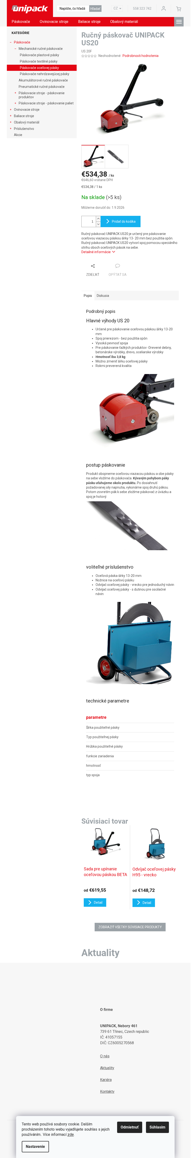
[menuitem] (21, 21)
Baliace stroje (24, 116)
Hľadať (95, 9)
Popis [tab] (88, 296)
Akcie (18, 135)
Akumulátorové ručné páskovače (43, 80)
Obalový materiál (26, 122)
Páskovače (22, 42)
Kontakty (107, 1091)
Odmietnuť (130, 1127)
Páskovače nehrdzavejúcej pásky (44, 74)
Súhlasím (157, 1127)
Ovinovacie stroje (27, 109)
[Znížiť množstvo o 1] (98, 224)
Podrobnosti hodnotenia (141, 56)
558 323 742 (142, 8)
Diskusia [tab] (103, 296)
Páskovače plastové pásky (39, 55)
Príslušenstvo (24, 129)
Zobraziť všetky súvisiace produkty (130, 927)
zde (70, 1134)
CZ (116, 8)
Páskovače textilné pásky (38, 61)
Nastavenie (35, 1146)
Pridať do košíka (124, 221)
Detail (98, 902)
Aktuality (107, 1068)
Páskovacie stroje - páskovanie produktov (42, 95)
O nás (105, 1056)
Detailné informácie (96, 252)
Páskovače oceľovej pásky (39, 68)
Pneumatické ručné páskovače (42, 87)
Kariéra (106, 1079)
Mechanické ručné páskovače (41, 49)
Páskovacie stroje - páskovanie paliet (46, 103)
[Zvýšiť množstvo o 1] (98, 218)
